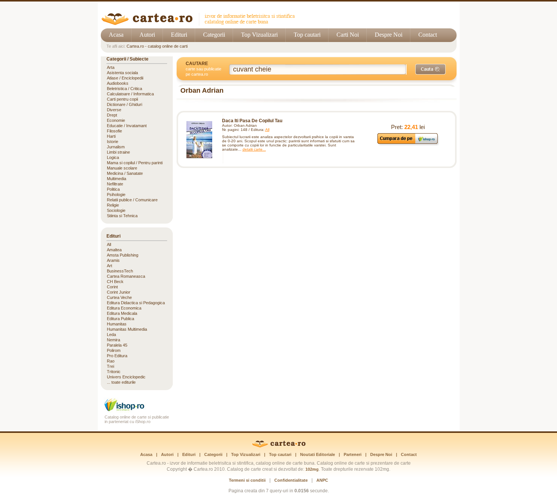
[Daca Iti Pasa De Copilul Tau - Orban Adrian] (199, 139)
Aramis (113, 260)
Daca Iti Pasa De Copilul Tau (252, 120)
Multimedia (116, 178)
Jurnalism (116, 147)
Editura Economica (124, 308)
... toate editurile (121, 382)
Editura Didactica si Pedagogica (136, 302)
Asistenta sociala (122, 72)
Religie (113, 205)
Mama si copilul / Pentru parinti (135, 162)
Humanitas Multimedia (127, 329)
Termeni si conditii (247, 480)
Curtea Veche (119, 297)
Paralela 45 (117, 345)
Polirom (113, 350)
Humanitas (117, 324)
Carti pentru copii (122, 99)
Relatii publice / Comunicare (132, 200)
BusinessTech (120, 271)
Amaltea (114, 249)
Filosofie (114, 131)
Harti (111, 136)
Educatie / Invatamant (127, 125)
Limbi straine (118, 152)
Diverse (114, 109)
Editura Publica (120, 318)
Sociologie (116, 210)
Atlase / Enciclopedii (125, 78)
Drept (112, 115)
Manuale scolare (122, 168)
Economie (116, 120)
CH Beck (115, 281)
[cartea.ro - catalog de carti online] (279, 446)
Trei (110, 366)
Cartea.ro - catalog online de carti (157, 46)
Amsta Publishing (122, 255)
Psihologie (116, 194)
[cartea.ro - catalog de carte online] (200, 23)
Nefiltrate (115, 184)
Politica (113, 189)
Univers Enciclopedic (126, 377)
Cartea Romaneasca (126, 276)
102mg (312, 469)
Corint (112, 287)
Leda (111, 334)
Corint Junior (118, 292)
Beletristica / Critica (124, 88)
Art (109, 265)
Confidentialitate (291, 480)
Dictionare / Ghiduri (124, 104)
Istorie (112, 141)
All (267, 130)
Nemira (113, 340)
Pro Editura (117, 355)
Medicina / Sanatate (125, 173)
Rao (110, 361)
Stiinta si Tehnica (122, 215)
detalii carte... (254, 149)
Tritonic (113, 371)
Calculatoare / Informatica (130, 94)
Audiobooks (117, 83)
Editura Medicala (122, 313)
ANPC (322, 480)
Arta (110, 67)
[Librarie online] (137, 410)
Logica (113, 157)
